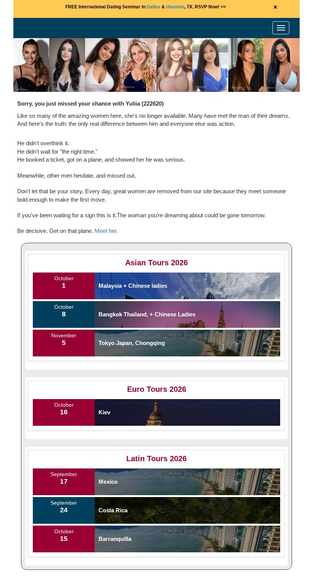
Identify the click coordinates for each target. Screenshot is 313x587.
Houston (175, 7)
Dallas (153, 7)
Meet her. (106, 231)
